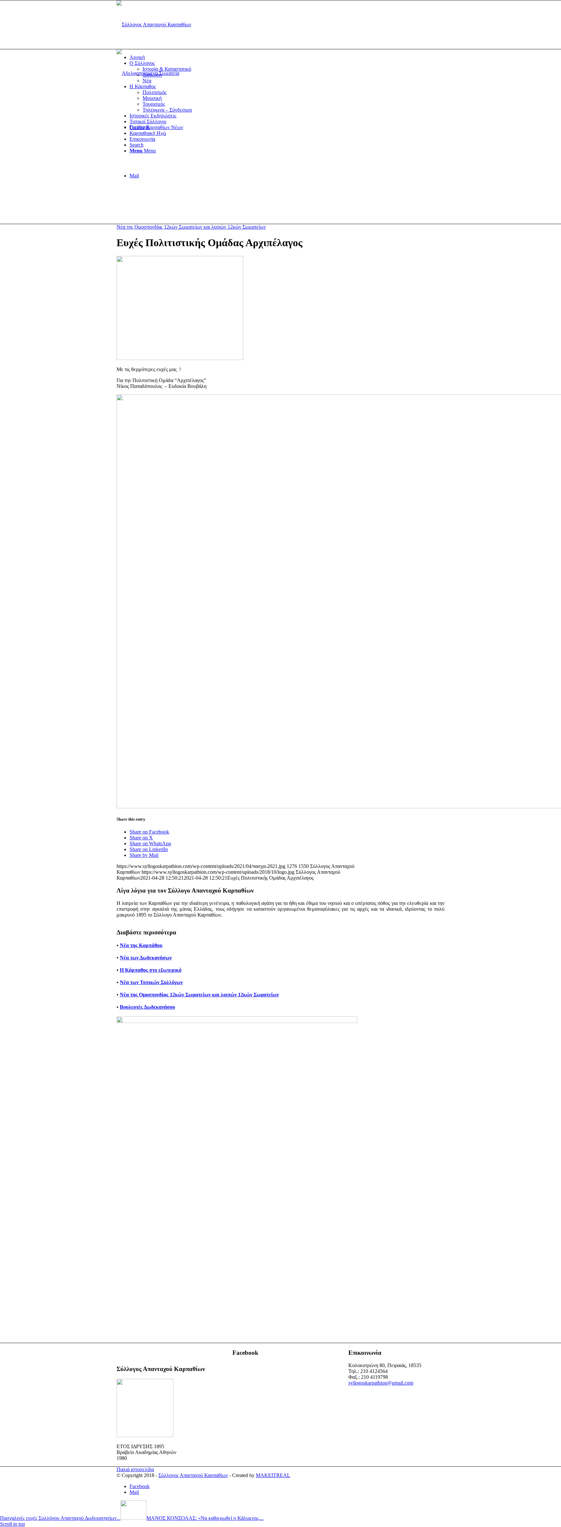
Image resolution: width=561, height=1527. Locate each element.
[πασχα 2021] (180, 358)
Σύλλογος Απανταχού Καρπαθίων (193, 1475)
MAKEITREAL (273, 1475)
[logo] (154, 24)
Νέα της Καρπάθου (141, 945)
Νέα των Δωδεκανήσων (146, 957)
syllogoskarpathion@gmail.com (380, 1383)
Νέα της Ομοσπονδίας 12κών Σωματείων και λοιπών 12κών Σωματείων (191, 227)
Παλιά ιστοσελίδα (135, 1469)
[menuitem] (287, 57)
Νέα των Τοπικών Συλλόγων (151, 982)
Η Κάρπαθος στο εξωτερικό (150, 970)
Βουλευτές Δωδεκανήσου (147, 1007)
